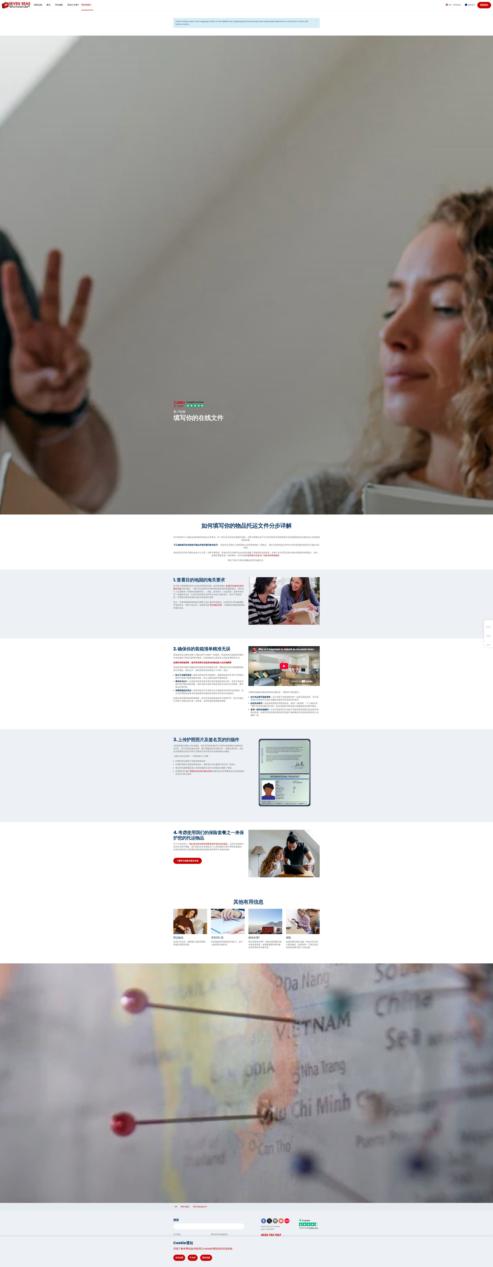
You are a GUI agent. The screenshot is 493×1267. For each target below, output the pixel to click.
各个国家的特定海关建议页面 (199, 771)
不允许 (193, 1257)
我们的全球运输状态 (219, 1234)
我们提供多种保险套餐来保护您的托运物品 (208, 843)
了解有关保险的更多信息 (188, 860)
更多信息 (206, 1257)
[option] (246, 416)
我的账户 (471, 4)
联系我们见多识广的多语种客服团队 (264, 555)
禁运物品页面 (216, 605)
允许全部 (179, 1257)
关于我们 (177, 1234)
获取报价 (484, 4)
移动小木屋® (73, 4)
